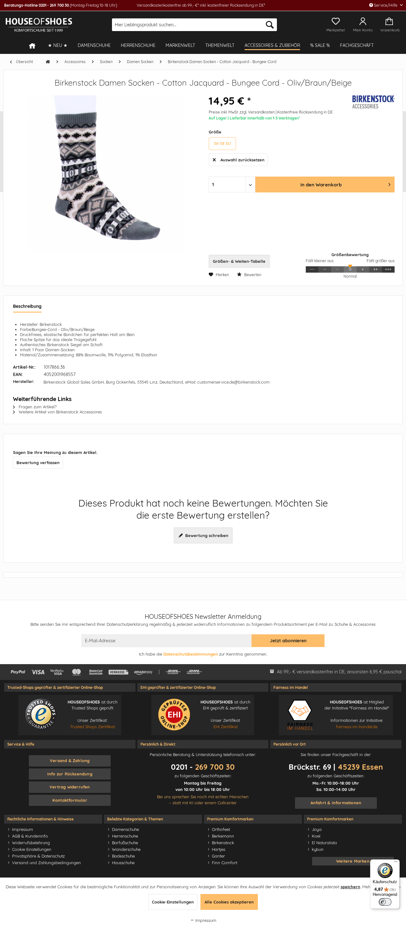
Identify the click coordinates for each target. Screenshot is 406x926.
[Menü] (396, 863)
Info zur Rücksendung (69, 773)
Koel (316, 836)
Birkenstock (223, 842)
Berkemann (223, 836)
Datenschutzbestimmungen (190, 654)
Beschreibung (27, 306)
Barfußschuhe (125, 842)
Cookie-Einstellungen (173, 901)
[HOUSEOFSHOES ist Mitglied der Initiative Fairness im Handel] (300, 714)
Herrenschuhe (125, 836)
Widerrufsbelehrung (31, 842)
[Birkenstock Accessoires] (369, 102)
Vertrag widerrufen (69, 786)
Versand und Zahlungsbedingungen (46, 862)
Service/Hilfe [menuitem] (385, 5)
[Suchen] (270, 24)
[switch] (385, 902)
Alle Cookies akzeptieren (229, 901)
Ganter (218, 855)
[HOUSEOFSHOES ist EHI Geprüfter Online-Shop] (174, 714)
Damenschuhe (125, 829)
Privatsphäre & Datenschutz (38, 855)
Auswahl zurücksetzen (242, 159)
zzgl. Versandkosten (257, 112)
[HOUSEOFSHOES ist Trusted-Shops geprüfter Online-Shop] (41, 714)
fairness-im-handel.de (356, 726)
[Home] (35, 46)
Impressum (22, 829)
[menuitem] (194, 24)
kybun (318, 849)
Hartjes (218, 849)
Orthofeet (221, 829)
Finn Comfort (224, 862)
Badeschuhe (123, 855)
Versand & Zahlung (69, 760)
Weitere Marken (353, 861)
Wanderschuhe (126, 849)
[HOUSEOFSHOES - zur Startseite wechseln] (38, 25)
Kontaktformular (69, 800)
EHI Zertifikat (225, 726)
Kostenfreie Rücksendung (300, 112)
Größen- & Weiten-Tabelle (239, 261)
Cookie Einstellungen (31, 849)
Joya (317, 829)
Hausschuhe (123, 862)
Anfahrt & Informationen (336, 802)
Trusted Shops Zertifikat (92, 726)
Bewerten (252, 274)
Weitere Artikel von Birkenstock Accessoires (59, 411)
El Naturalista (324, 842)
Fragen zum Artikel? (36, 406)
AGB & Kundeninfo (30, 836)
